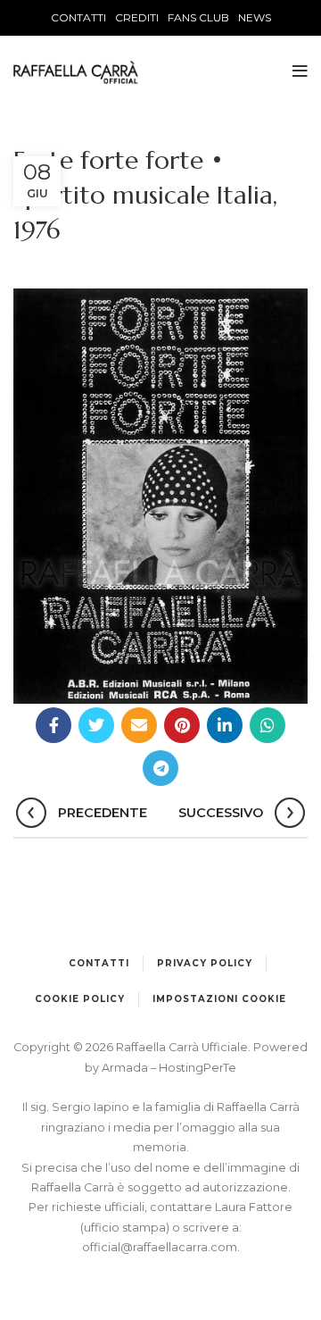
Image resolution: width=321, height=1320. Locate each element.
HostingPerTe (197, 1067)
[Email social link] (139, 725)
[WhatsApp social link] (267, 725)
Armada (126, 1067)
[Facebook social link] (53, 725)
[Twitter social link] (96, 725)
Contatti (99, 963)
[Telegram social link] (160, 768)
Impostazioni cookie (219, 999)
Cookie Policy (80, 999)
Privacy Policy (204, 963)
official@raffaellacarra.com (159, 1247)
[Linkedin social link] (225, 725)
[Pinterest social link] (182, 725)
